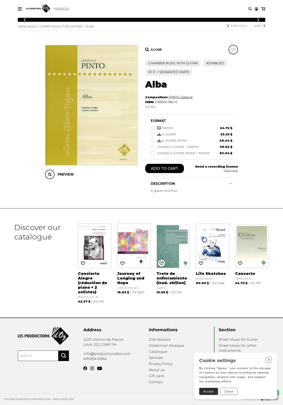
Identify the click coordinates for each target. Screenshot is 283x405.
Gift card (156, 376)
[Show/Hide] (230, 183)
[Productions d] (43, 336)
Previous (239, 26)
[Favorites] (233, 49)
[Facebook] (85, 368)
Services (156, 358)
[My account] (256, 9)
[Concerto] (252, 263)
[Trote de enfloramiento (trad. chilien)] (173, 263)
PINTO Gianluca (181, 97)
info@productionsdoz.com (107, 354)
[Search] (63, 356)
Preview (66, 174)
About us (156, 370)
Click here (231, 170)
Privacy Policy (160, 364)
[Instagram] (92, 368)
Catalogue (27, 26)
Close (229, 391)
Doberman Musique (166, 346)
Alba (89, 26)
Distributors (159, 340)
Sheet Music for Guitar (60, 26)
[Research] (250, 9)
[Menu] (20, 9)
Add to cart (164, 168)
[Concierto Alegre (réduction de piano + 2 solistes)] (94, 263)
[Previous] (25, 20)
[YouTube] (99, 368)
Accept (208, 391)
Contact (156, 382)
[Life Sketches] (212, 263)
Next (258, 26)
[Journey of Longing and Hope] (134, 263)
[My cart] (263, 9)
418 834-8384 (95, 359)
